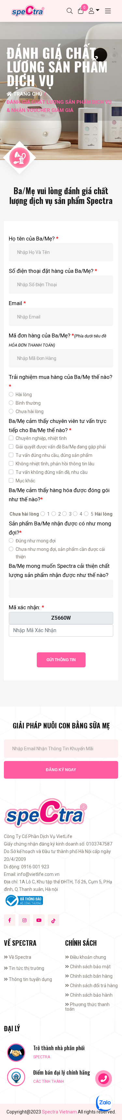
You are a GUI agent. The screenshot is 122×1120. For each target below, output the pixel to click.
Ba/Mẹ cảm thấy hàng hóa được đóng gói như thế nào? (59, 495)
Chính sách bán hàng (91, 976)
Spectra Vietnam (59, 1111)
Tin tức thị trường (26, 968)
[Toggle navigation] (108, 10)
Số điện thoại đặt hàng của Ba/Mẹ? (53, 271)
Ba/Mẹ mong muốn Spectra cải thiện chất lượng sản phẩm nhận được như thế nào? (59, 570)
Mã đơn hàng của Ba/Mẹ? (57, 340)
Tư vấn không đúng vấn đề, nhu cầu (52, 472)
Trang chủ (27, 94)
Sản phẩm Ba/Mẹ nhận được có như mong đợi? (60, 528)
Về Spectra (19, 957)
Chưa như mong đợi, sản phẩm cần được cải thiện (60, 553)
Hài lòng (24, 394)
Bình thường (28, 403)
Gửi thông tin (61, 660)
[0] (80, 11)
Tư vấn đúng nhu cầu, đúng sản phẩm (54, 455)
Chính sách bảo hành (91, 995)
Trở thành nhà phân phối (59, 1048)
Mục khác (25, 480)
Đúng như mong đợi (36, 540)
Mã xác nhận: (26, 607)
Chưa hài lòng (30, 411)
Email (17, 303)
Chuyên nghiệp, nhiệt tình (41, 438)
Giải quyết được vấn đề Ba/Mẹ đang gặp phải (61, 446)
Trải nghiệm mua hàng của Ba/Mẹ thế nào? (60, 381)
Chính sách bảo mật (90, 966)
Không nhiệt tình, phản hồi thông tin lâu (55, 463)
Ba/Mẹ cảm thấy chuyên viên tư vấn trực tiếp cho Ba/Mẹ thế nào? (57, 425)
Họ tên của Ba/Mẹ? (34, 238)
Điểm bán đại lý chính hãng (61, 1072)
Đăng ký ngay (61, 770)
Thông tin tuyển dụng (30, 979)
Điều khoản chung (87, 957)
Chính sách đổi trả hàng (93, 985)
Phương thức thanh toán (87, 1006)
